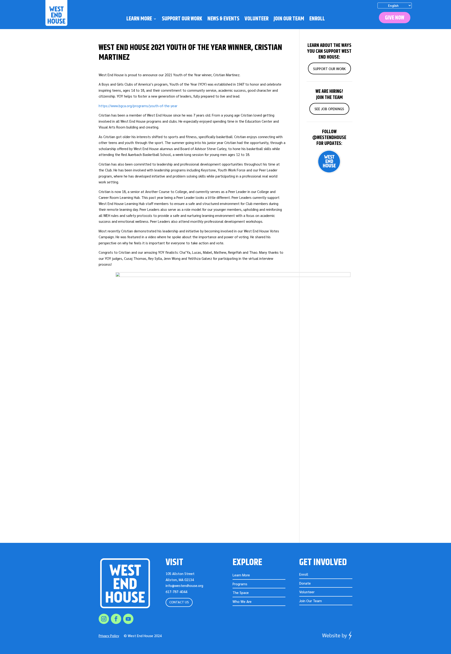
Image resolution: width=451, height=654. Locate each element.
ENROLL (317, 19)
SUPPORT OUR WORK (182, 19)
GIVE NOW (394, 18)
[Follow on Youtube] (128, 619)
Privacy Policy (109, 635)
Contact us (179, 602)
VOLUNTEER (256, 19)
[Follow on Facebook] (116, 619)
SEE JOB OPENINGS (329, 108)
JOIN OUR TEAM (289, 19)
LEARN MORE (139, 19)
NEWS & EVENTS (223, 19)
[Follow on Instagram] (104, 619)
